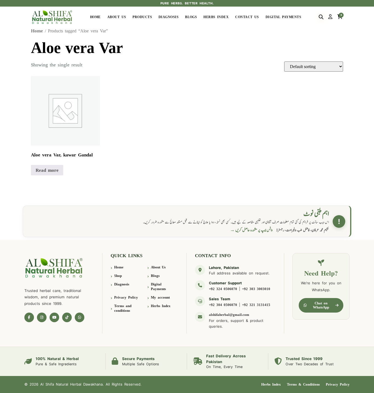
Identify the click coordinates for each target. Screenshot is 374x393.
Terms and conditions (122, 308)
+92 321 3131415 (256, 305)
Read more (47, 170)
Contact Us (247, 17)
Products (142, 17)
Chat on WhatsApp (321, 305)
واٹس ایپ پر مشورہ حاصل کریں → (251, 230)
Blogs (191, 17)
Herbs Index (216, 17)
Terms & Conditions (303, 384)
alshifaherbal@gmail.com (229, 315)
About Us (116, 17)
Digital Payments (283, 17)
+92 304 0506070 (223, 305)
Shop (118, 276)
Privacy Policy (126, 297)
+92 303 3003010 (256, 289)
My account (160, 297)
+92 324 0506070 (223, 289)
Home (95, 17)
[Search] (321, 17)
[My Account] (330, 17)
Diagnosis (169, 17)
